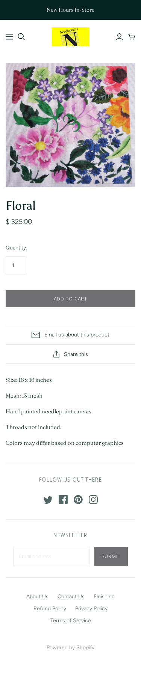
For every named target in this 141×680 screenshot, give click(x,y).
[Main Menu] (9, 37)
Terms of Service (70, 620)
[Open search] (21, 37)
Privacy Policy (91, 608)
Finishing (104, 596)
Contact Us (71, 596)
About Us (37, 596)
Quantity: (16, 248)
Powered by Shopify (70, 647)
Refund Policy (49, 608)
